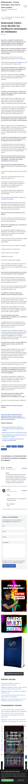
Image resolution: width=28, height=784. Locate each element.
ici (21, 364)
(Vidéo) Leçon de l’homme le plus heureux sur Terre (14, 432)
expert (8, 446)
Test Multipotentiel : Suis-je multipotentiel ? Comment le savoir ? (13, 721)
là (23, 364)
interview (14, 446)
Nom (3, 525)
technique (4, 449)
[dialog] (14, 776)
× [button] (26, 770)
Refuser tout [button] (21, 780)
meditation (20, 446)
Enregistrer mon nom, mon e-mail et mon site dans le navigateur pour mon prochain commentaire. (13, 561)
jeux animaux (9, 467)
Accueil (2, 17)
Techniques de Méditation (7, 41)
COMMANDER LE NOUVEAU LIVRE (14, 673)
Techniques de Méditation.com (18, 62)
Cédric (8, 489)
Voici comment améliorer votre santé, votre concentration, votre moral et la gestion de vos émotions (13, 429)
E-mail (4, 531)
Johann (4, 34)
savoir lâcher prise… (14, 160)
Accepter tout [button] (7, 780)
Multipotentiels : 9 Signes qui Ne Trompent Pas (11, 719)
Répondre (24, 468)
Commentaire (5, 542)
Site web (4, 537)
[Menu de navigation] (25, 6)
